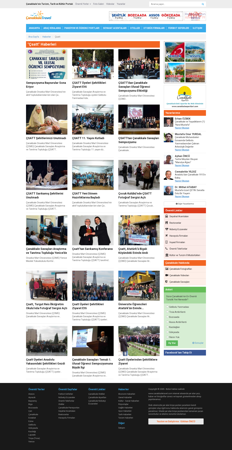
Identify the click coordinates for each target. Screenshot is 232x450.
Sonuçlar (199, 343)
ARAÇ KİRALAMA (52, 28)
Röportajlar (123, 404)
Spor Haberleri (124, 411)
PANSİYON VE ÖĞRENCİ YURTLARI (81, 28)
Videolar (110, 4)
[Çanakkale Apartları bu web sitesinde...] (185, 97)
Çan (30, 411)
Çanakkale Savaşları (180, 282)
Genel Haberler (125, 397)
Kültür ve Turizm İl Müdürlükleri (185, 255)
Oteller (61, 404)
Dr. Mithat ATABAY (186, 187)
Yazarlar (121, 4)
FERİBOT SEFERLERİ (178, 28)
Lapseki (32, 435)
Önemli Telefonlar (178, 248)
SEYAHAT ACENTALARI (115, 28)
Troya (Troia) (34, 438)
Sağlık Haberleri (125, 407)
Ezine (30, 421)
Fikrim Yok (174, 337)
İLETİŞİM (197, 28)
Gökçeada (174, 332)
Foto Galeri (98, 4)
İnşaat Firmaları (177, 242)
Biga (30, 404)
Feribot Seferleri (65, 394)
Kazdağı (32, 431)
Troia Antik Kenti (177, 312)
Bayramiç (32, 401)
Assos (31, 394)
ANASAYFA (34, 28)
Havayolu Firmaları (179, 236)
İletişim (121, 428)
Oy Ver (172, 343)
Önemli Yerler (82, 4)
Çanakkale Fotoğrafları (181, 269)
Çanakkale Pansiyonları (68, 407)
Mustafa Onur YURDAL (188, 134)
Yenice (31, 441)
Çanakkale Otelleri (96, 394)
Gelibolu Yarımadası (179, 307)
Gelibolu (32, 425)
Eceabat (32, 418)
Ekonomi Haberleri (126, 394)
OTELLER (135, 28)
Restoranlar (175, 223)
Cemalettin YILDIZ (185, 171)
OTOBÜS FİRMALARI (154, 28)
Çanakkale (33, 414)
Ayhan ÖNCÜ (182, 156)
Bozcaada (174, 317)
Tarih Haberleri (124, 414)
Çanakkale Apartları (97, 397)
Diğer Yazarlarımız (185, 204)
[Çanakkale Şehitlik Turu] (185, 63)
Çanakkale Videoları (179, 275)
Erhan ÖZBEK (182, 118)
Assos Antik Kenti (178, 322)
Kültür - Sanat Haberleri (128, 401)
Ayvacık (32, 397)
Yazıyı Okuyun (182, 128)
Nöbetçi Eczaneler (178, 229)
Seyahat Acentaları (179, 216)
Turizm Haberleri (125, 418)
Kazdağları (174, 327)
